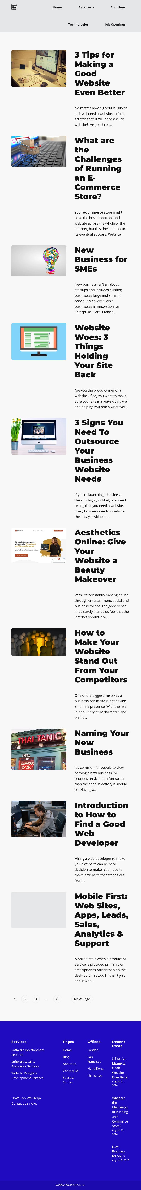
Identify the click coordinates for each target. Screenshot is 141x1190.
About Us (69, 1064)
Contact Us (71, 1071)
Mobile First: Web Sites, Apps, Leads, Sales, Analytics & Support (101, 920)
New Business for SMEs (101, 259)
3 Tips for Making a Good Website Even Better (100, 73)
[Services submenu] (93, 7)
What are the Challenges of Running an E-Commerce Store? (98, 168)
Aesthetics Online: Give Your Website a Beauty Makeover (100, 556)
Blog (66, 1057)
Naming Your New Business (102, 743)
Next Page (82, 999)
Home (67, 1050)
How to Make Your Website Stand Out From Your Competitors (101, 656)
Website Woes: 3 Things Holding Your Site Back (94, 351)
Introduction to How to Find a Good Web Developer (101, 824)
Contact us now (23, 1103)
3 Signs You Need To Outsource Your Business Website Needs (99, 451)
